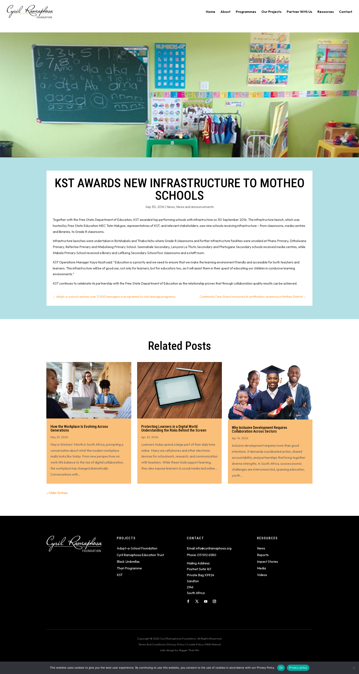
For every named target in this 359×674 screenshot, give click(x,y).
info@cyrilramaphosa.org (213, 548)
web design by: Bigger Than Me (179, 650)
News (171, 207)
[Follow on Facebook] (188, 601)
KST (120, 575)
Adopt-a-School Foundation (137, 548)
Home (210, 12)
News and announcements (195, 207)
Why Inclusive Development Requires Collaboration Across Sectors (259, 429)
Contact (345, 12)
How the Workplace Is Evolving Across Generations (79, 428)
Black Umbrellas (128, 561)
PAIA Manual (213, 644)
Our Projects (271, 12)
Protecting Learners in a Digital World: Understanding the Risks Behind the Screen (173, 428)
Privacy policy (298, 667)
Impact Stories (267, 561)
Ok (281, 667)
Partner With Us (299, 12)
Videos (262, 575)
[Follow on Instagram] (214, 601)
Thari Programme (129, 568)
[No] (354, 668)
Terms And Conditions (151, 644)
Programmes (246, 12)
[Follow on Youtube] (205, 601)
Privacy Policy (176, 644)
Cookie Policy (195, 644)
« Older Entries (57, 493)
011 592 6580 (206, 555)
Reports (263, 555)
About (225, 12)
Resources (325, 12)
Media (261, 568)
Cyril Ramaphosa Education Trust (140, 555)
